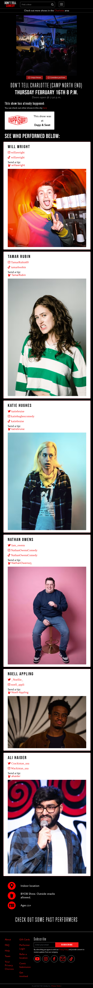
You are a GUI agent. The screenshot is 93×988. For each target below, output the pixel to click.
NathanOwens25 (21, 563)
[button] (61, 4)
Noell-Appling (19, 692)
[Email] (62, 958)
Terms (59, 986)
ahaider (15, 776)
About (8, 939)
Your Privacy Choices (9, 965)
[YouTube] (37, 958)
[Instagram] (45, 958)
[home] (10, 4)
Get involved (23, 974)
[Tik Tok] (71, 958)
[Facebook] (54, 958)
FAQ (7, 945)
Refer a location (23, 956)
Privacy (53, 986)
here (45, 108)
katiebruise (18, 429)
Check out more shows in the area (46, 10)
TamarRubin (18, 275)
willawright (18, 165)
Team (7, 956)
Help (7, 950)
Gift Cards (24, 939)
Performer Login (24, 947)
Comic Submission (24, 965)
